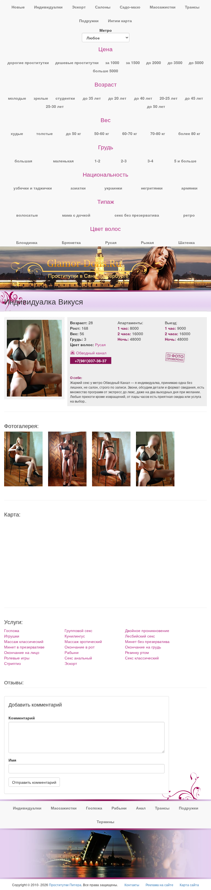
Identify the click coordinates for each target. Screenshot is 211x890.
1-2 (97, 160)
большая (23, 160)
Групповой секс (78, 630)
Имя (12, 760)
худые (17, 133)
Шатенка (186, 242)
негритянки (152, 188)
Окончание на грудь (143, 647)
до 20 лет (117, 98)
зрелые (41, 98)
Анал (141, 808)
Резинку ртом (137, 652)
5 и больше (185, 160)
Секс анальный (78, 658)
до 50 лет (156, 106)
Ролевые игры (16, 658)
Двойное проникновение (147, 630)
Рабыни (72, 652)
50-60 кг (101, 133)
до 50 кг (73, 133)
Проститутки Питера (65, 884)
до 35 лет (92, 98)
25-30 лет (55, 106)
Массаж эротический (83, 641)
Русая (110, 242)
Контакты (131, 884)
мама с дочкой (76, 215)
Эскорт (79, 7)
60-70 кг (129, 133)
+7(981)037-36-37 (91, 360)
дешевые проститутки (77, 62)
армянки (189, 188)
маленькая (63, 160)
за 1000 (112, 62)
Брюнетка (71, 242)
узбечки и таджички (32, 188)
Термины (105, 821)
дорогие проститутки (28, 62)
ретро (189, 215)
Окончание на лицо (21, 652)
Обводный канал (91, 352)
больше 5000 (105, 70)
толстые (44, 133)
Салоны (102, 7)
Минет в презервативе (24, 647)
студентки (65, 98)
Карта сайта (189, 884)
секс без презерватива (137, 215)
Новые (18, 7)
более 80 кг (189, 133)
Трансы (192, 7)
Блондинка (26, 242)
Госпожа (11, 630)
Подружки (89, 20)
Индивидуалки (48, 7)
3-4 (150, 160)
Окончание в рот (80, 647)
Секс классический (142, 658)
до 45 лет (194, 98)
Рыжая (147, 242)
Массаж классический (23, 641)
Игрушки (11, 636)
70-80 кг (157, 133)
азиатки (78, 188)
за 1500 (133, 62)
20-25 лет (168, 98)
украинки (113, 188)
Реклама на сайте (159, 884)
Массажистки (163, 7)
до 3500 (175, 62)
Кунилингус (75, 636)
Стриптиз (12, 663)
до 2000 (153, 62)
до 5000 (196, 62)
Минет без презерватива (147, 641)
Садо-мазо (130, 7)
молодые (17, 98)
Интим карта (120, 20)
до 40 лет (143, 98)
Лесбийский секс (140, 636)
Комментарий (22, 717)
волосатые (27, 215)
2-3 (124, 160)
